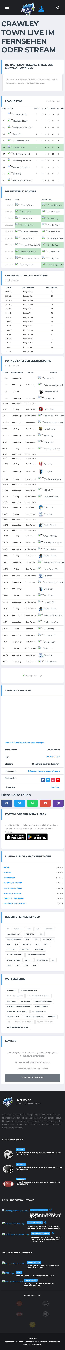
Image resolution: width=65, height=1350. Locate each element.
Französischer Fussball (17, 1011)
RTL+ (37, 944)
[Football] (19, 1313)
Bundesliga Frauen (29, 991)
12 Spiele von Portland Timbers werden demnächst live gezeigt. (43, 1228)
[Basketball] (19, 1303)
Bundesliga (11, 991)
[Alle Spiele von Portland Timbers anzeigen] (13, 1223)
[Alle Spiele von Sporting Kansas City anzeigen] (15, 1210)
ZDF (34, 965)
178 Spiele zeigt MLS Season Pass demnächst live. (43, 1266)
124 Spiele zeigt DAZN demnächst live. (35, 1275)
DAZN (29, 929)
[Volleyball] (32, 1324)
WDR (26, 965)
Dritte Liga (25, 1001)
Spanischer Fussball (23, 1022)
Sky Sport (39, 949)
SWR (18, 965)
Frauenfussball (39, 1011)
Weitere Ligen (53, 757)
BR (8, 929)
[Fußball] (46, 1313)
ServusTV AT (25, 949)
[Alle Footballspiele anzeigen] (8, 1184)
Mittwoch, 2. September (14, 904)
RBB (8, 944)
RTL (16, 944)
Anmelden (20, 1342)
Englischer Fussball (43, 1001)
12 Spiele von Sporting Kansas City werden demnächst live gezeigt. (45, 1216)
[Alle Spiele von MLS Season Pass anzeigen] (13, 1263)
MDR (40, 934)
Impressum (37, 1344)
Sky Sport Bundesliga (37, 955)
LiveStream (48, 929)
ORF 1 (36, 939)
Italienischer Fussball (33, 1017)
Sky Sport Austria (15, 955)
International (13, 1017)
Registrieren (31, 1342)
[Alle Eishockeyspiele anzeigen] (8, 1169)
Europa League (41, 1006)
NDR (27, 939)
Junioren (51, 1017)
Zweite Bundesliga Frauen (18, 1027)
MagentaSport (13, 934)
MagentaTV (29, 934)
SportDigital (42, 960)
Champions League (15, 996)
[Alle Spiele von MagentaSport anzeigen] (12, 1281)
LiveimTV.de (32, 1338)
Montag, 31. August (12, 893)
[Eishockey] (46, 1303)
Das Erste (18, 929)
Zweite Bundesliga (45, 1022)
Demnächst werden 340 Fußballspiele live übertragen (38, 1154)
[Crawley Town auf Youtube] (58, 780)
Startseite (9, 1342)
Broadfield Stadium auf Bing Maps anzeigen (24, 742)
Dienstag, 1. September (14, 898)
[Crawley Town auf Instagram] (53, 780)
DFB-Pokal (11, 1001)
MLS (8, 1022)
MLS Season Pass (14, 939)
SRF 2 (9, 965)
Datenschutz (54, 1342)
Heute (6, 867)
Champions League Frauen (38, 996)
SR (53, 960)
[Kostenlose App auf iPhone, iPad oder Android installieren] (41, 10)
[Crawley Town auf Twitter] (48, 780)
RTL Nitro (27, 944)
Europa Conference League (18, 1006)
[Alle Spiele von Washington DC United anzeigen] (15, 1234)
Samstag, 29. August (13, 883)
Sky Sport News (13, 960)
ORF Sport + (48, 939)
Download (42, 1342)
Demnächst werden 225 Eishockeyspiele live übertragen (39, 1168)
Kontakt (27, 1344)
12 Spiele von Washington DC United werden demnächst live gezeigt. (46, 1239)
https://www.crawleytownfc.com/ (44, 771)
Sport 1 (28, 960)
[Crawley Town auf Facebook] (43, 780)
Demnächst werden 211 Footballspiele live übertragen (38, 1183)
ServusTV (11, 949)
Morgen (7, 873)
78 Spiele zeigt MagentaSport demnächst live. (39, 1285)
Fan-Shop (55, 787)
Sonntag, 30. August (13, 888)
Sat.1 (46, 944)
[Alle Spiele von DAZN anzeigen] (8, 1273)
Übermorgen (9, 878)
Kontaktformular (32, 1077)
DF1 (37, 929)
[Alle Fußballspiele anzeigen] (8, 1154)
